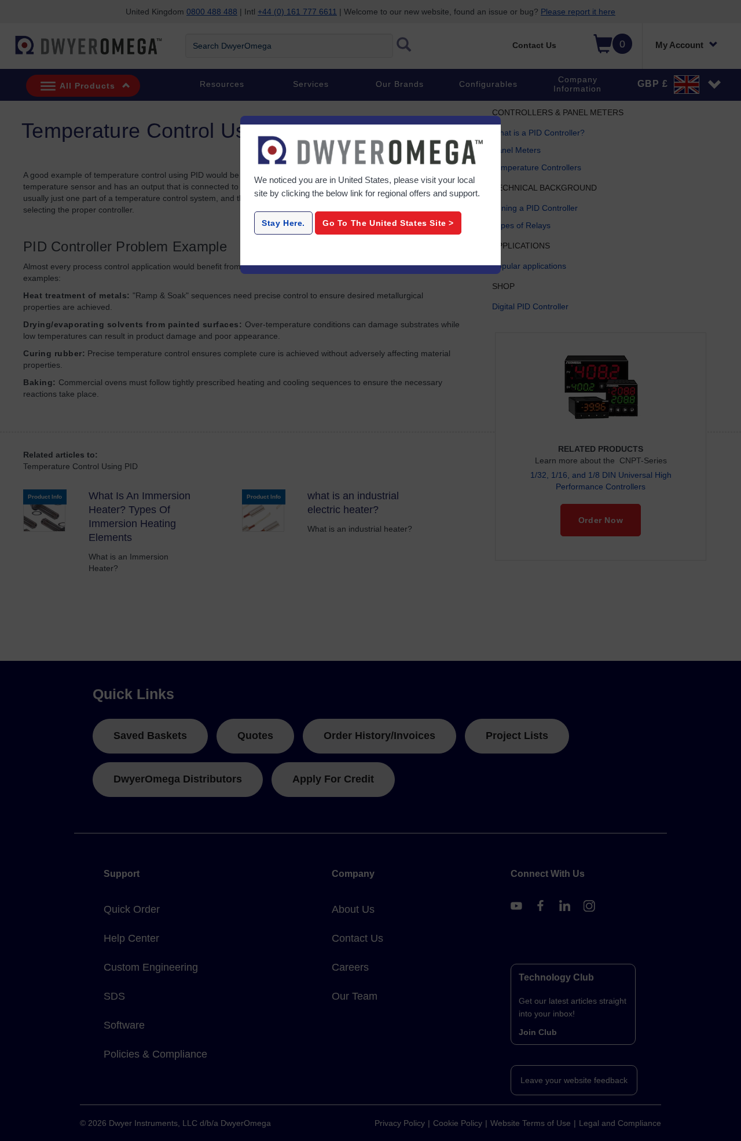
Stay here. (283, 223)
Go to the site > (388, 223)
